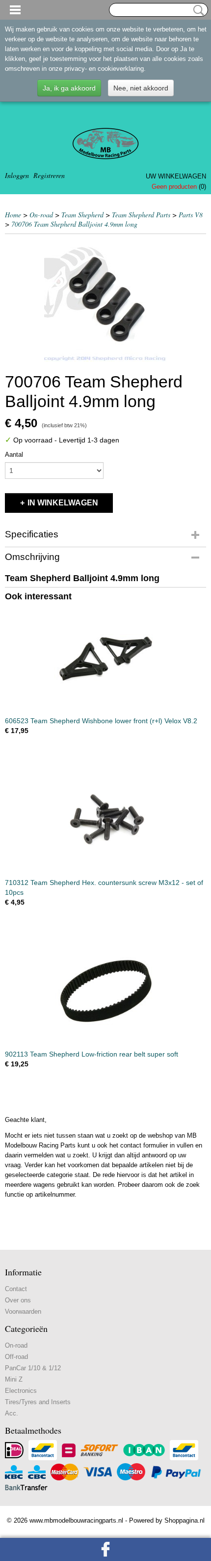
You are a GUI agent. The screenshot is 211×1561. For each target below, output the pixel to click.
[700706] (105, 300)
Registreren (49, 175)
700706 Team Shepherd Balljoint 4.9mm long (74, 224)
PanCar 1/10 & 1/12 (33, 1368)
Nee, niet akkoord (140, 88)
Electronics (21, 1390)
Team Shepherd (82, 214)
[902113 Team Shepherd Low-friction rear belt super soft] (105, 991)
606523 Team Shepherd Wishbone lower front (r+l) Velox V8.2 (101, 721)
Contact (16, 1289)
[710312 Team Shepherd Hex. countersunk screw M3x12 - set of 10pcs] (105, 819)
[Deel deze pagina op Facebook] (105, 1549)
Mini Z (14, 1379)
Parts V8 (191, 214)
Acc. (11, 1413)
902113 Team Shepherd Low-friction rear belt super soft (91, 1054)
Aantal (14, 454)
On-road (41, 214)
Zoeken (196, 10)
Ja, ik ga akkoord (69, 88)
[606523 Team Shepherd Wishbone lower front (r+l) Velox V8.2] (105, 658)
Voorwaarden (23, 1311)
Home (13, 214)
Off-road (16, 1356)
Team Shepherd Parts (141, 214)
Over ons (18, 1300)
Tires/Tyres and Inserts (38, 1402)
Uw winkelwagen (176, 176)
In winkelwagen (62, 503)
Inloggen (17, 175)
